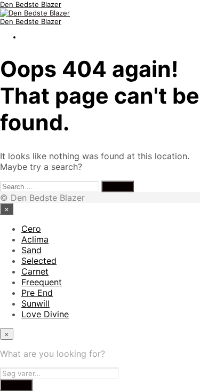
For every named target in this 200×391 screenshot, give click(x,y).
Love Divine (45, 314)
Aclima (35, 239)
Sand (31, 250)
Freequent (41, 282)
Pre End (37, 292)
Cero (31, 228)
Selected (39, 260)
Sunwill (35, 303)
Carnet (35, 271)
